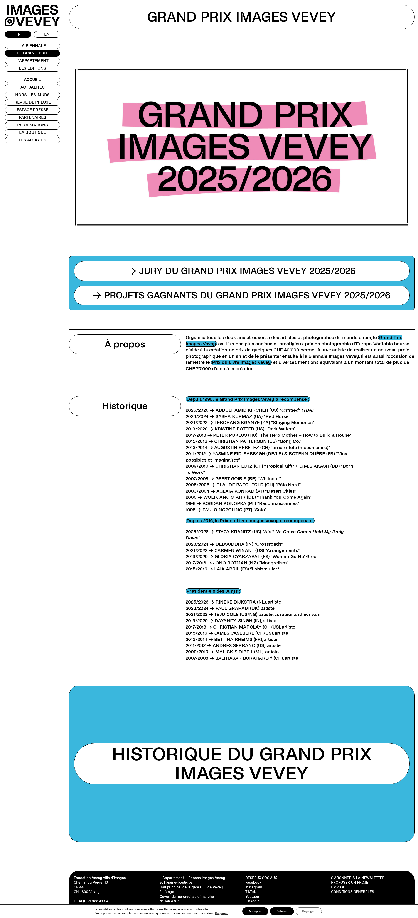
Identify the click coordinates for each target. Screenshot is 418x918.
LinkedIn (252, 901)
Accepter (255, 911)
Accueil (32, 79)
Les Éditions (32, 68)
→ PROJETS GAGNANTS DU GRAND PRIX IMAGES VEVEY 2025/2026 (242, 295)
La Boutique (32, 132)
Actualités (32, 87)
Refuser (281, 911)
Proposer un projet (350, 883)
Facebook (253, 883)
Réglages (221, 913)
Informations (32, 125)
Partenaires (32, 117)
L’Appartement (32, 61)
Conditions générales (352, 892)
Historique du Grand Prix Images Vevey (242, 763)
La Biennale (32, 45)
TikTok (250, 892)
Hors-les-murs (32, 95)
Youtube (252, 896)
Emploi (337, 887)
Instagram (253, 887)
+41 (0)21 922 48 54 (92, 901)
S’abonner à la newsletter (357, 878)
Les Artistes (32, 140)
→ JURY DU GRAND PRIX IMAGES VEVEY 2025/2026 (242, 271)
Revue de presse (32, 102)
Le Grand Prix (32, 53)
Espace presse (32, 110)
